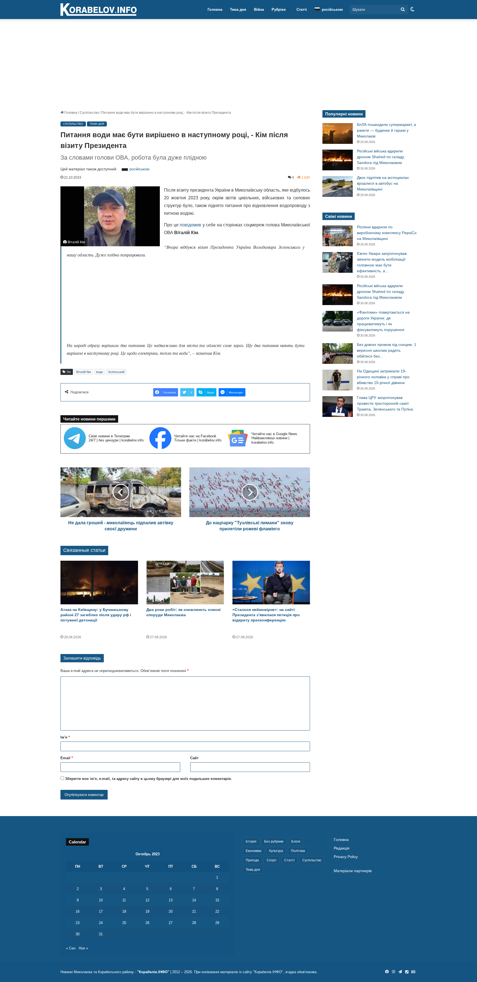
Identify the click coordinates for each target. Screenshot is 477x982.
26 (147, 923)
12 (147, 900)
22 (217, 911)
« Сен (70, 948)
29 (217, 923)
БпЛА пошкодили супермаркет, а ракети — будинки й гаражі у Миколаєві (386, 130)
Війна (259, 9)
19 (147, 911)
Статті (301, 9)
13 (171, 900)
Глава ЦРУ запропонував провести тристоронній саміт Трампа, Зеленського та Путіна (385, 403)
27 (171, 923)
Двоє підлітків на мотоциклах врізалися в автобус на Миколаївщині (383, 183)
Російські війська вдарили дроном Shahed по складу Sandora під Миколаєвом (380, 157)
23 (78, 923)
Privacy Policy (346, 857)
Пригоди (252, 860)
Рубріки (279, 9)
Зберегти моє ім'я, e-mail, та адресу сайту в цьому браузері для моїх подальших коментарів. (148, 779)
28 (194, 923)
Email (66, 758)
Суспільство (89, 113)
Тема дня (238, 9)
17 (101, 911)
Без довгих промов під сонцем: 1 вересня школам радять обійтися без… (386, 350)
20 (171, 911)
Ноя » (83, 948)
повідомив (190, 225)
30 (78, 934)
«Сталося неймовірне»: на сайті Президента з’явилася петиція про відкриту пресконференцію (266, 614)
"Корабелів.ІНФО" (153, 972)
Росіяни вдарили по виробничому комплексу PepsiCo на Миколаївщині (387, 233)
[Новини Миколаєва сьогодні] (98, 9)
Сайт (194, 758)
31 (101, 934)
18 (124, 911)
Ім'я (65, 737)
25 (124, 923)
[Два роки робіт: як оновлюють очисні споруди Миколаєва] (185, 583)
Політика (298, 851)
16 (78, 911)
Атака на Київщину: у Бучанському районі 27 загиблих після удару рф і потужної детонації (95, 614)
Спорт (272, 860)
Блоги (295, 841)
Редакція (341, 848)
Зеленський (116, 372)
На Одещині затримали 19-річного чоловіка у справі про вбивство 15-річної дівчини (383, 377)
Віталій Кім (83, 372)
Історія (251, 841)
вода (99, 372)
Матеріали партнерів (353, 871)
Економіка (253, 851)
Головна (215, 9)
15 (217, 900)
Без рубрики (273, 841)
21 (194, 911)
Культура (276, 851)
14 (194, 900)
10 (101, 900)
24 (101, 923)
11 (124, 900)
